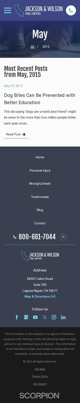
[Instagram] (54, 317)
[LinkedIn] (63, 317)
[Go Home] (32, 46)
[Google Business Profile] (26, 317)
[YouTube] (35, 317)
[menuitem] (40, 369)
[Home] (38, 10)
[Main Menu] (7, 10)
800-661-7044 (37, 237)
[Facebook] (17, 317)
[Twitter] (44, 317)
